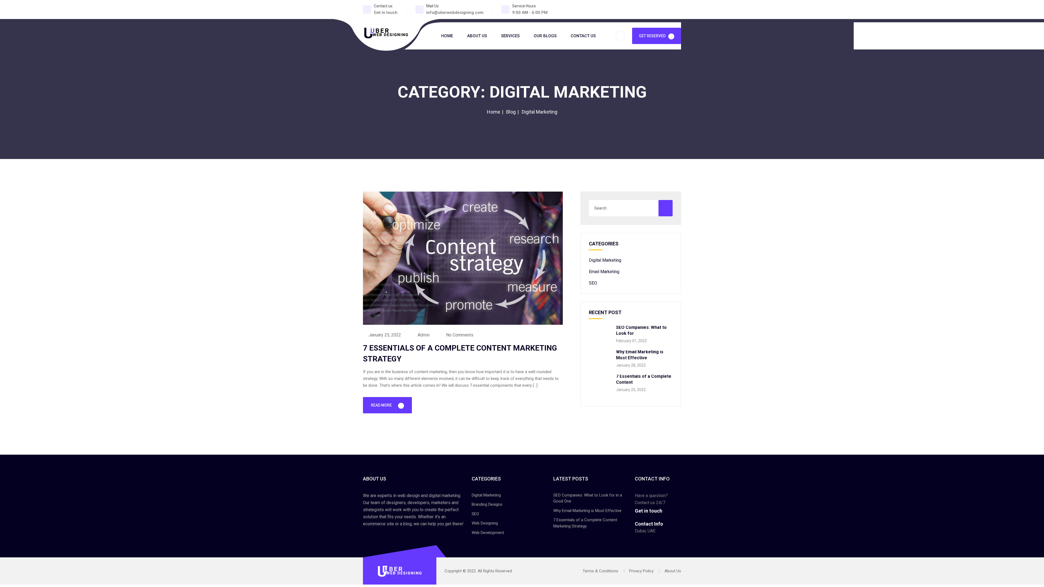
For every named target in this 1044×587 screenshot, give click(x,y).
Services (510, 35)
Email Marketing (604, 271)
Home (447, 35)
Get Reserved (652, 36)
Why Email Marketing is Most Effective (587, 510)
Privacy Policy (641, 571)
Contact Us (583, 35)
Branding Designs (487, 504)
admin (423, 335)
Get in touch (385, 12)
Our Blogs (545, 35)
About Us (477, 35)
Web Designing (485, 523)
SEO (593, 283)
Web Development (488, 532)
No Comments (459, 335)
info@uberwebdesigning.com (454, 12)
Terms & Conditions (600, 571)
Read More (382, 405)
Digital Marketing (605, 260)
